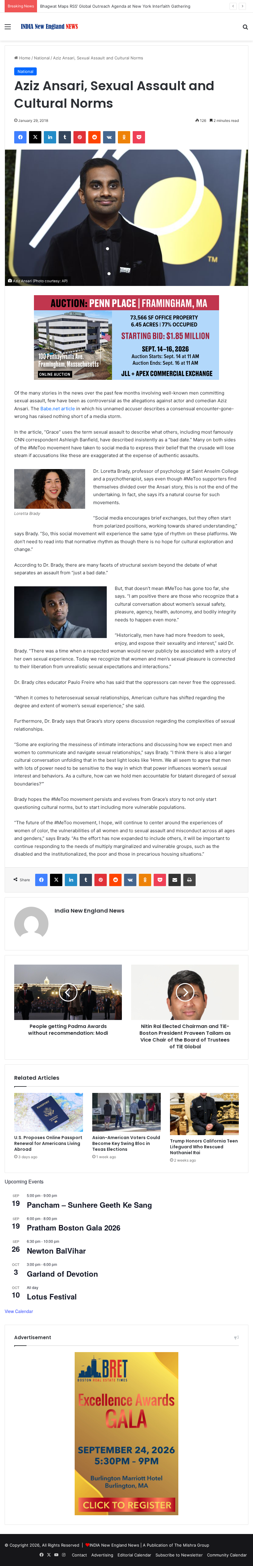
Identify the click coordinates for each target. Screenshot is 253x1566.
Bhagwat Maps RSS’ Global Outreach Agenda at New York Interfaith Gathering (115, 6)
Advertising (102, 1554)
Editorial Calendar (134, 1554)
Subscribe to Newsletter (179, 1554)
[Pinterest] (79, 137)
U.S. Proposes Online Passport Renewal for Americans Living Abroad (48, 1143)
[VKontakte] (109, 137)
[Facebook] (20, 137)
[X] (35, 137)
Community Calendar (227, 1554)
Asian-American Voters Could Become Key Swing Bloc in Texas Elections (126, 1143)
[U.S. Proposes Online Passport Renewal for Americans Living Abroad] (48, 1112)
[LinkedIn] (50, 137)
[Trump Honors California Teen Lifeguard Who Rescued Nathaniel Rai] (204, 1114)
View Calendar (19, 1311)
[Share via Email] (174, 880)
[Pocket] (139, 137)
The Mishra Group (191, 1545)
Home (24, 57)
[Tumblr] (65, 137)
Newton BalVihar (56, 1250)
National (42, 57)
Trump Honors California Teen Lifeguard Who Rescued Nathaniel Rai (204, 1147)
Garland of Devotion (62, 1273)
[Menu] (8, 29)
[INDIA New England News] (49, 26)
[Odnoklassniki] (124, 137)
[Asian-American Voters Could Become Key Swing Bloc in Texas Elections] (126, 1112)
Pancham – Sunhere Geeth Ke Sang (89, 1204)
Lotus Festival (52, 1296)
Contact (79, 1554)
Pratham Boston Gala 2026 (73, 1227)
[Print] (189, 880)
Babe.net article (57, 409)
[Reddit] (94, 137)
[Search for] (245, 29)
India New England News (89, 910)
